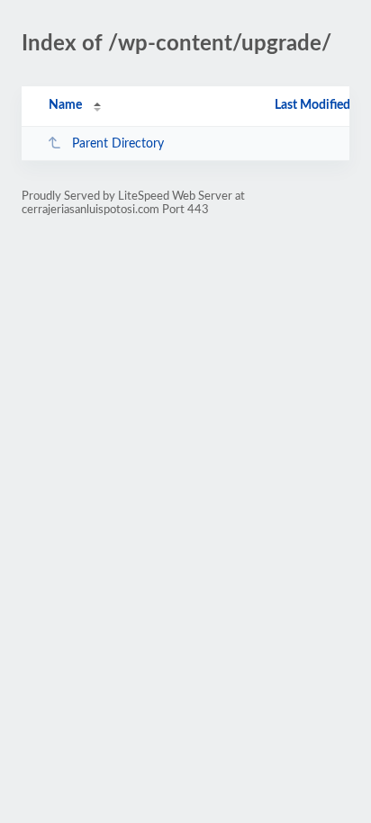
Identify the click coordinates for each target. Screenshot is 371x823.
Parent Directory (118, 144)
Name (65, 105)
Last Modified (312, 105)
